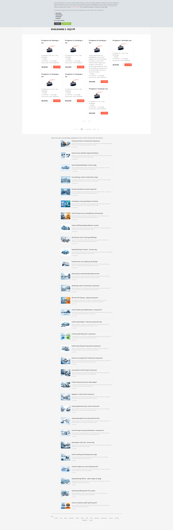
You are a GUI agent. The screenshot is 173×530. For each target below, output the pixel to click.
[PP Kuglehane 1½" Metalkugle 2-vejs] (74, 82)
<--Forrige (83, 121)
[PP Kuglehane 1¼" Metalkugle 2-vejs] (50, 82)
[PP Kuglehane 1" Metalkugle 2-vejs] (122, 46)
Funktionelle (58, 16)
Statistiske (58, 18)
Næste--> (90, 121)
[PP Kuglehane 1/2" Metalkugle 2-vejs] (74, 49)
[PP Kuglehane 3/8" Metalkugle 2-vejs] (50, 49)
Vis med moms (88, 129)
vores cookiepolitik (75, 7)
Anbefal (94, 129)
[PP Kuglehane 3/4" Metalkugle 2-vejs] (98, 49)
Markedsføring (59, 15)
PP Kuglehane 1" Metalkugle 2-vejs (122, 40)
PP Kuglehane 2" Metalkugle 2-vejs (98, 89)
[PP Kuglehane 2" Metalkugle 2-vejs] (98, 95)
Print (98, 129)
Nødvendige (58, 13)
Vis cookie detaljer (59, 20)
